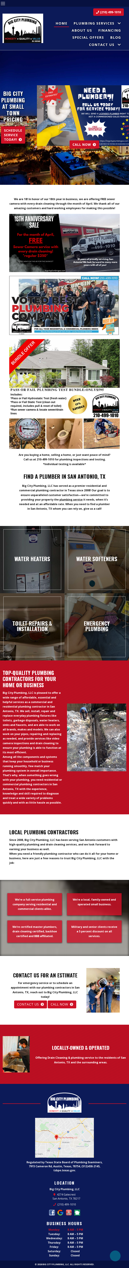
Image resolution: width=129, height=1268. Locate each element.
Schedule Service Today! (13, 135)
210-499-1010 (45, 459)
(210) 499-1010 (110, 12)
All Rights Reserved (82, 1264)
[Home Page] (23, 28)
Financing (109, 30)
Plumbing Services (94, 23)
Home (61, 23)
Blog (115, 37)
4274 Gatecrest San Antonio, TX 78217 (66, 1196)
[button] (4, 117)
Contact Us (101, 44)
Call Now (82, 144)
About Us (82, 30)
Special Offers (88, 37)
